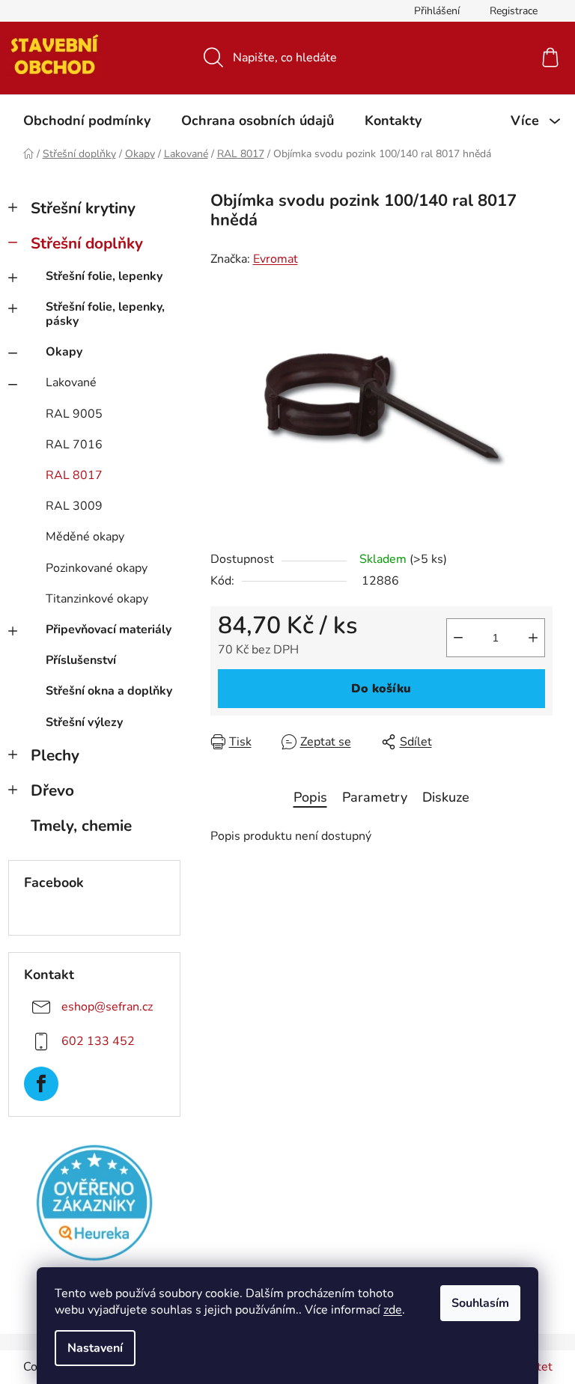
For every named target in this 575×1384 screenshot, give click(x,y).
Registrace (514, 11)
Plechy (55, 755)
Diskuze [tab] (445, 797)
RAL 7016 (74, 444)
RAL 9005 (74, 414)
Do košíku (381, 688)
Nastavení (95, 1348)
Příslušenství (81, 660)
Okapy (64, 352)
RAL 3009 (74, 506)
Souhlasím (480, 1303)
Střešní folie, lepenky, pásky (105, 314)
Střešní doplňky (87, 243)
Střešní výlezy (84, 722)
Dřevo (52, 790)
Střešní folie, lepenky (104, 276)
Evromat (275, 259)
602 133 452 (98, 1041)
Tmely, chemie (81, 825)
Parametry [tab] (374, 797)
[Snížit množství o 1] (458, 637)
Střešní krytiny (83, 208)
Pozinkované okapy (96, 568)
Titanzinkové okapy (97, 599)
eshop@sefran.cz (107, 1007)
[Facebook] (41, 1084)
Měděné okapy (85, 536)
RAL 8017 (74, 475)
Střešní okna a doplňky (109, 691)
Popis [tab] (310, 797)
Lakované (71, 382)
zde (392, 1310)
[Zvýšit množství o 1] (533, 637)
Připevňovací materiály (108, 629)
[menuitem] (86, 120)
